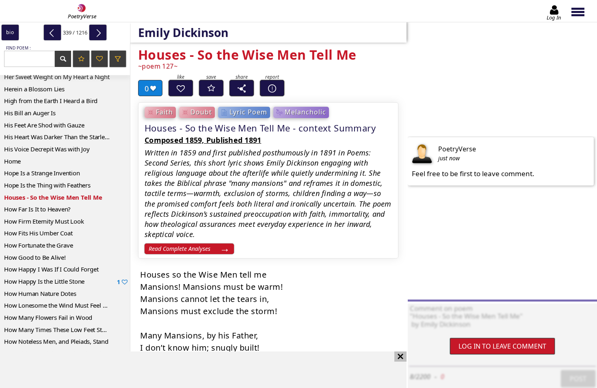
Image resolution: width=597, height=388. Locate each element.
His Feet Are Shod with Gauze (44, 125)
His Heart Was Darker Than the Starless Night (65, 137)
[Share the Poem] (241, 88)
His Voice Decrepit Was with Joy (47, 149)
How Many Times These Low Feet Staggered (64, 329)
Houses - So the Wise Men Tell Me (53, 197)
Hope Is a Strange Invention (42, 173)
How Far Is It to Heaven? (37, 209)
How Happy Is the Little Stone (62, 281)
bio (10, 32)
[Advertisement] (195, 369)
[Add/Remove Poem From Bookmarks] (211, 88)
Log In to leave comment (502, 346)
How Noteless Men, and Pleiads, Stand (56, 341)
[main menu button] (582, 11)
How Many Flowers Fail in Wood (48, 317)
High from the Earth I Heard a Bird (50, 101)
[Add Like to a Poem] (181, 88)
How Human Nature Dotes (40, 293)
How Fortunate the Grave (38, 245)
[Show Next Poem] (97, 32)
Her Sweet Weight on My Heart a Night (57, 77)
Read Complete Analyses (179, 248)
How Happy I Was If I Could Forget (51, 269)
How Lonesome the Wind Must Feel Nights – (64, 305)
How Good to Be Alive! (35, 257)
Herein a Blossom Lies (34, 89)
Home (12, 161)
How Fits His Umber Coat (38, 233)
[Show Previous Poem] (52, 32)
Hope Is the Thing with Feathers (47, 185)
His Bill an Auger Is (30, 113)
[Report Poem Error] (272, 88)
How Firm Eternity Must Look (44, 221)
